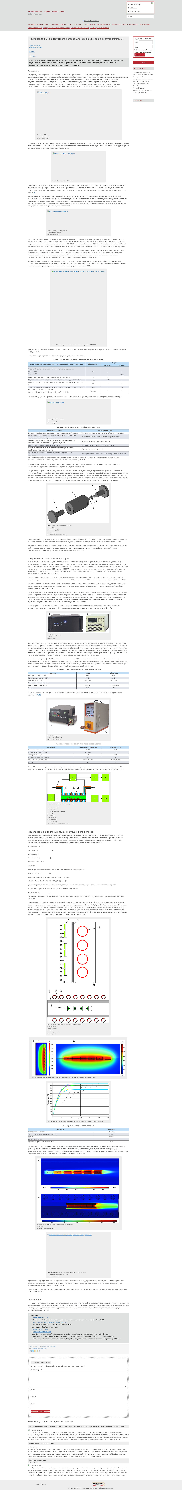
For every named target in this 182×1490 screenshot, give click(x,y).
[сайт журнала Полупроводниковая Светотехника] (82, 1484)
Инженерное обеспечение (38, 24)
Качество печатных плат (80, 28)
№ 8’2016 (32, 52)
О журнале (46, 11)
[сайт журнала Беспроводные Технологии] (99, 1484)
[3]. (110, 261)
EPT (146, 74)
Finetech (150, 74)
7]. (40, 695)
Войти (30, 14)
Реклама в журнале (58, 11)
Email (33, 1397)
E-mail (136, 46)
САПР (122, 24)
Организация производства (59, 24)
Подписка (133, 7)
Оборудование (144, 24)
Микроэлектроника (48, 1346)
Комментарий (36, 1370)
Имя (136, 42)
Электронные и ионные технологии (56, 28)
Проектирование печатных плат (108, 24)
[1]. (34, 192)
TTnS (148, 83)
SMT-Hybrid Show (137, 83)
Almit (140, 92)
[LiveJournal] (40, 1351)
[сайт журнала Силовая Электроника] (53, 1484)
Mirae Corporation (138, 90)
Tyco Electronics (137, 74)
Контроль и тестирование (79, 24)
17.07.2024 (34, 1346)
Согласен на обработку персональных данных (143, 51)
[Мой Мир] (37, 1351)
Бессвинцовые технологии (99, 28)
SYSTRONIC (148, 72)
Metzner (144, 77)
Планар (135, 77)
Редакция (38, 11)
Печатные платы (131, 24)
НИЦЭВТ (146, 81)
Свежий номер (135, 4)
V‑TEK (143, 74)
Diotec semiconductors (41, 1317)
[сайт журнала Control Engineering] (113, 1484)
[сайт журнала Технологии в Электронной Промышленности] (67, 1484)
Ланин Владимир (34, 45)
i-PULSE (144, 83)
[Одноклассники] (35, 1351)
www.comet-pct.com (40, 1329)
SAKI (151, 90)
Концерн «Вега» (137, 79)
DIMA (151, 79)
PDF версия (32, 56)
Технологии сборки (35, 28)
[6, (38, 695)
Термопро (146, 90)
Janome (140, 77)
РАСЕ (138, 72)
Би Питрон (136, 92)
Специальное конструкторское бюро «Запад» (49, 1322)
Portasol (142, 72)
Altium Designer (139, 88)
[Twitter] (33, 1351)
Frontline (138, 81)
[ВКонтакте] (31, 1351)
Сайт (32, 1404)
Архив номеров (135, 11)
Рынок (92, 24)
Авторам (31, 11)
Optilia (144, 79)
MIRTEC (148, 79)
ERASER (144, 92)
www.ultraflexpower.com (42, 1332)
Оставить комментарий (39, 1348)
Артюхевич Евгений (35, 47)
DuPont (135, 72)
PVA (134, 81)
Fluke (142, 81)
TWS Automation (137, 86)
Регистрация (38, 14)
